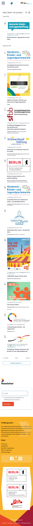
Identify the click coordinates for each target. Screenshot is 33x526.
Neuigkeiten (4, 446)
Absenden (7, 404)
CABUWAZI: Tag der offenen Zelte (17, 276)
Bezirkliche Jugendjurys (7, 448)
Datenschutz (17, 523)
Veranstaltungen (5, 452)
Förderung (4, 444)
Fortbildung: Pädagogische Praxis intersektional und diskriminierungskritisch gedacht (16, 127)
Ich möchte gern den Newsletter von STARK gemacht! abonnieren (14, 398)
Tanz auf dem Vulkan (13, 304)
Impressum (10, 523)
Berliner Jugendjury (6, 450)
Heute (16, 358)
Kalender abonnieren (15, 363)
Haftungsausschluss (26, 523)
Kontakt (4, 523)
